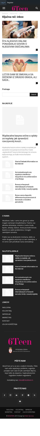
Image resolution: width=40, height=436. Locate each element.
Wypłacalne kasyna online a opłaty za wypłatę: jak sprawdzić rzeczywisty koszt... (19, 138)
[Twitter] (34, 395)
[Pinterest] (22, 395)
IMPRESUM (6, 314)
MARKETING (6, 317)
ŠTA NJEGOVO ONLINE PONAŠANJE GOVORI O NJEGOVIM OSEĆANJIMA (15, 44)
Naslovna (5, 13)
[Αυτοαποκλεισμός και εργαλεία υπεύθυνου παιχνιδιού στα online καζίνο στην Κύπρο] (7, 175)
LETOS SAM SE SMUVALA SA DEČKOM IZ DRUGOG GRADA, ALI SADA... (19, 77)
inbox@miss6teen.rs (26, 380)
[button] (3, 8)
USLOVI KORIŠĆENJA (9, 324)
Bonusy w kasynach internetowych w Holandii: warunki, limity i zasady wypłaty (26, 187)
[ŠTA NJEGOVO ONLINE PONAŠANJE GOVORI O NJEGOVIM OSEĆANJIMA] (20, 29)
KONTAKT (6, 321)
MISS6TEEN (11, 416)
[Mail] (16, 395)
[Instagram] (10, 395)
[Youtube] (20, 401)
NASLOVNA (6, 307)
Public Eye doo (29, 416)
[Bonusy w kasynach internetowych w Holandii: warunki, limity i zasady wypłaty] (7, 187)
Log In (3, 2)
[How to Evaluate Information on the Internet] (7, 164)
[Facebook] (4, 395)
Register (10, 2)
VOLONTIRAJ (7, 311)
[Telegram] (28, 395)
